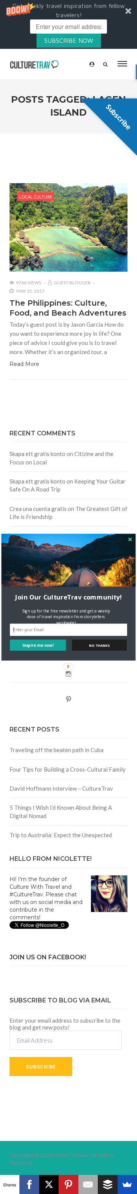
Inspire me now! (38, 645)
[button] (68, 597)
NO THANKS (99, 645)
